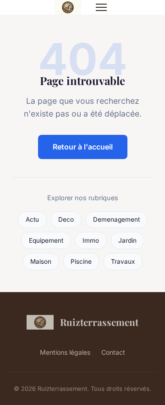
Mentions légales (65, 352)
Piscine (81, 261)
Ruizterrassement (99, 321)
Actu (32, 219)
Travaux (123, 261)
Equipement (46, 240)
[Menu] (101, 7)
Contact (113, 352)
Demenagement (116, 219)
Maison (40, 261)
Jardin (127, 240)
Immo (90, 240)
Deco (66, 219)
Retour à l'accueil (83, 146)
